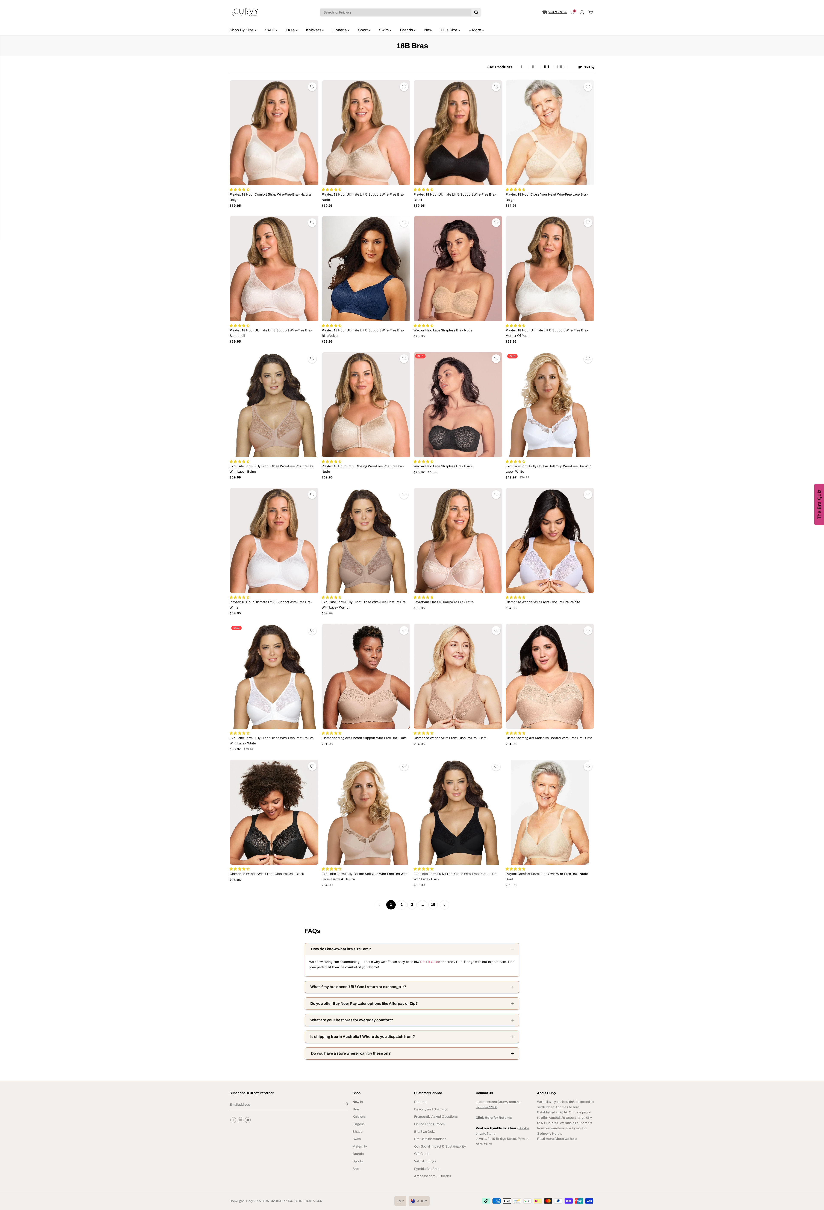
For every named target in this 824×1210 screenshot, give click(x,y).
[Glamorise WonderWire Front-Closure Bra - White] (550, 540)
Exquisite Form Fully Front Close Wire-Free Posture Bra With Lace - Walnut (364, 604)
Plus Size (449, 30)
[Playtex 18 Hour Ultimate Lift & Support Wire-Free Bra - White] (274, 540)
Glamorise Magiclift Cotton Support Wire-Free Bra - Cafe (364, 738)
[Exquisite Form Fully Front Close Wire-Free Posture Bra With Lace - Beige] (274, 404)
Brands (407, 30)
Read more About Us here (557, 1138)
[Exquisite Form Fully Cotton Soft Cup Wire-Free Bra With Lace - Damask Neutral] (366, 812)
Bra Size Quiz (424, 1131)
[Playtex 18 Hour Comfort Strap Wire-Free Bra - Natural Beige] (274, 132)
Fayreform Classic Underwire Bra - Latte (444, 602)
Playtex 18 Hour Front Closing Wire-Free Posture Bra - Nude (363, 468)
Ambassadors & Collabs (432, 1176)
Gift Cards (422, 1153)
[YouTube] (247, 1120)
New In (358, 1102)
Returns (420, 1102)
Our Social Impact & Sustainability (440, 1146)
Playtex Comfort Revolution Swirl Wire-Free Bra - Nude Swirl (547, 876)
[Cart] (590, 12)
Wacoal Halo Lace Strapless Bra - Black (443, 466)
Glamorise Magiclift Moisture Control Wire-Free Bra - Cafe (549, 738)
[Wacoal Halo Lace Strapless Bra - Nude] (458, 268)
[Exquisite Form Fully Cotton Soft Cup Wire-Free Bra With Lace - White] (550, 404)
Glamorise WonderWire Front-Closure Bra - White (543, 602)
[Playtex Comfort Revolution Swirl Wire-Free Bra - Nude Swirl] (550, 812)
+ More (475, 30)
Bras (291, 30)
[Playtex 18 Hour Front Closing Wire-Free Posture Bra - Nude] (366, 404)
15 (433, 905)
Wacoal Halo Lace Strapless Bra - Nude (443, 330)
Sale (356, 1169)
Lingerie (340, 30)
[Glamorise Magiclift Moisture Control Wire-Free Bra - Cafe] (550, 676)
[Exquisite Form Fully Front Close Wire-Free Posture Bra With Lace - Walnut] (366, 540)
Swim (384, 30)
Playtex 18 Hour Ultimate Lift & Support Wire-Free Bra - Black (455, 197)
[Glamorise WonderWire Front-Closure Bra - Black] (274, 812)
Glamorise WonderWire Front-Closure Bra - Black (267, 874)
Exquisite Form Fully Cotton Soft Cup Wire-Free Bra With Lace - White (549, 468)
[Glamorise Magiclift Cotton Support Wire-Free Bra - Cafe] (366, 676)
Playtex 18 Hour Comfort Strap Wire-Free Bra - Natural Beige (270, 197)
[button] (819, 504)
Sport (363, 30)
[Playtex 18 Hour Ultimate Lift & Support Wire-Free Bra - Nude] (366, 132)
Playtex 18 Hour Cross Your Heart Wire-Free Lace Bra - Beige (547, 197)
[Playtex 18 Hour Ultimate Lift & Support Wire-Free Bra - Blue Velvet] (366, 268)
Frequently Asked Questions (436, 1116)
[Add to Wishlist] (312, 86)
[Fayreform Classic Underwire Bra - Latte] (458, 540)
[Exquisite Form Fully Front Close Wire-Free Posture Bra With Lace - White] (274, 676)
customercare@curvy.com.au (498, 1102)
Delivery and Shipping (430, 1109)
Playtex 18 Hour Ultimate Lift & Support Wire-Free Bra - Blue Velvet (363, 332)
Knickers (314, 30)
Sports (358, 1161)
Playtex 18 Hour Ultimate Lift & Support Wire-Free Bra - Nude (363, 197)
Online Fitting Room (429, 1124)
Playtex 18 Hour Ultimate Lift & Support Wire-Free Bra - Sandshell (271, 332)
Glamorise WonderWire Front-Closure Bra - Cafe (450, 738)
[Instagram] (240, 1120)
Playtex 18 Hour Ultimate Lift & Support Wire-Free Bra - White (271, 604)
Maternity (360, 1146)
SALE (270, 30)
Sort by (588, 67)
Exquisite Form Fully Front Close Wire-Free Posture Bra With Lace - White (272, 740)
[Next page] (444, 904)
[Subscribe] (346, 1104)
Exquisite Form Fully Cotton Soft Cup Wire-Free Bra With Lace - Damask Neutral (365, 876)
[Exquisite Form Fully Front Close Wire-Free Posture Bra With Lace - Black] (458, 812)
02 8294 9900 (486, 1107)
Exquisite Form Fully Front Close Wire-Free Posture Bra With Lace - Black (456, 876)
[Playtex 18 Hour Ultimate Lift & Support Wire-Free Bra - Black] (458, 132)
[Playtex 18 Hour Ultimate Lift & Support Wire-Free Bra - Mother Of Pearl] (550, 268)
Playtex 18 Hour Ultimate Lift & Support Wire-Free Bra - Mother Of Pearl (547, 332)
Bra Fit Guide (429, 962)
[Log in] (582, 12)
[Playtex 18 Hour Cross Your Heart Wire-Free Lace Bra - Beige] (550, 132)
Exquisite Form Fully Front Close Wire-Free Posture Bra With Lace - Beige (272, 468)
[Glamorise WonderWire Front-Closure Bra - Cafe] (458, 676)
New (428, 30)
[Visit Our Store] (555, 12)
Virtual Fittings (425, 1161)
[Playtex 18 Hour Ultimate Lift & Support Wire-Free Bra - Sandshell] (274, 268)
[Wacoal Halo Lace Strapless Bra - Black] (458, 404)
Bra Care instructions (430, 1139)
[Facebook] (233, 1120)
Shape (357, 1131)
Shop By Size (242, 30)
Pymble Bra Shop (427, 1169)
